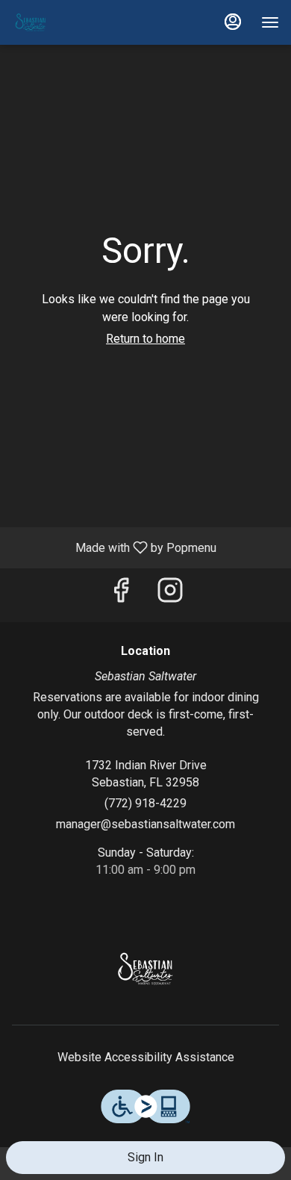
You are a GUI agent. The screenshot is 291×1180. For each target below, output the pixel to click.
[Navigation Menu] (270, 22)
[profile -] (233, 22)
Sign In (145, 1157)
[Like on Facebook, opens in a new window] (120, 595)
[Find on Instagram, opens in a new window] (170, 595)
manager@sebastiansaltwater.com (145, 824)
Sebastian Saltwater (145, 968)
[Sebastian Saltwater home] (79, 22)
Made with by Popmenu (113, 547)
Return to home (145, 339)
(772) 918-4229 (145, 803)
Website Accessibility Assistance (145, 1057)
